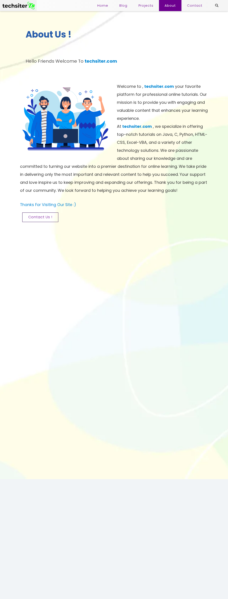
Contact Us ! (40, 217)
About (170, 5)
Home (102, 5)
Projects (145, 5)
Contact (194, 5)
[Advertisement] (114, 510)
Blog (123, 5)
